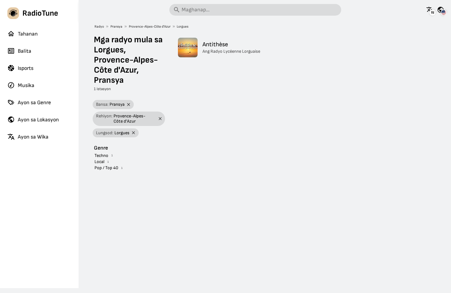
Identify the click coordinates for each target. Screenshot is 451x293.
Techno (101, 155)
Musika (26, 85)
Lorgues (182, 27)
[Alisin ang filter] (128, 104)
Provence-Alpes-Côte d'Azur (150, 27)
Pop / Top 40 (106, 167)
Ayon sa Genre (34, 102)
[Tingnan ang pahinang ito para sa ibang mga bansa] (440, 9)
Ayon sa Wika (33, 137)
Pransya (116, 27)
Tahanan (28, 34)
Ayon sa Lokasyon (38, 119)
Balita (24, 51)
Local (99, 161)
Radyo (99, 27)
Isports (25, 68)
